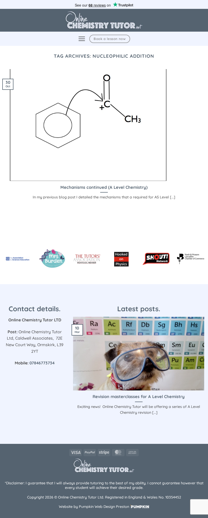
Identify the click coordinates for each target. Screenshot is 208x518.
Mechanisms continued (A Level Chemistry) (104, 187)
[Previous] (72, 372)
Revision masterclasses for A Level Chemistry (139, 396)
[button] (81, 39)
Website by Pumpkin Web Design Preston (94, 506)
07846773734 (42, 362)
